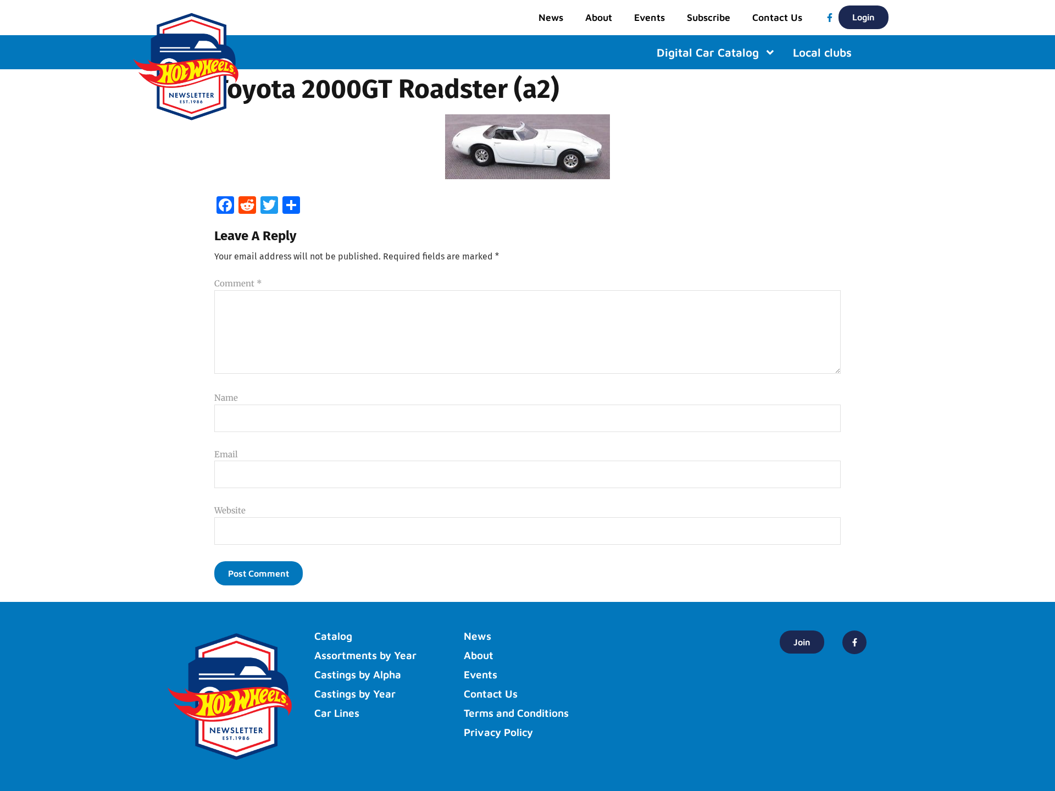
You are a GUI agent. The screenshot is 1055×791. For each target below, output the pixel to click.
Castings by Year (355, 693)
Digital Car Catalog (708, 52)
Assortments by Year (365, 655)
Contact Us (777, 17)
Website (230, 510)
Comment (238, 283)
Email (226, 454)
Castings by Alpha (357, 674)
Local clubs (822, 52)
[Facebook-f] (830, 17)
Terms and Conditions (516, 712)
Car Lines (336, 712)
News (550, 17)
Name (226, 397)
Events (649, 17)
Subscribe (708, 17)
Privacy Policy (498, 732)
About (598, 17)
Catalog (333, 635)
